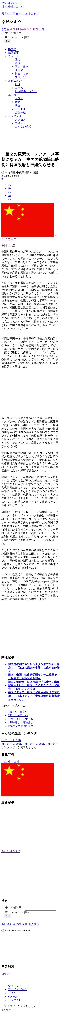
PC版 (25, 924)
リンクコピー (16, 1000)
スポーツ (20, 77)
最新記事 (13, 52)
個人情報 (33, 924)
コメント (20, 123)
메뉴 (8, 1009)
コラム (19, 87)
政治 (17, 59)
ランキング (15, 116)
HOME (12, 49)
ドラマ (19, 98)
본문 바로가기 (9, 3)
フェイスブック (17, 989)
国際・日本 (21, 66)
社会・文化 (21, 73)
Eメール (13, 996)
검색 (7, 41)
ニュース (13, 56)
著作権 (17, 924)
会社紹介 (6, 924)
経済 (17, 63)
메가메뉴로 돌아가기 (25, 29)
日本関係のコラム (26, 91)
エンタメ (13, 94)
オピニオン (15, 80)
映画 (17, 105)
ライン (12, 992)
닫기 (41, 29)
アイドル (20, 109)
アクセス (20, 119)
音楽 (17, 101)
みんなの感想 (23, 126)
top (3, 1009)
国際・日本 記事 (11, 740)
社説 (17, 84)
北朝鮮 (19, 70)
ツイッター (15, 985)
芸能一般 (20, 112)
